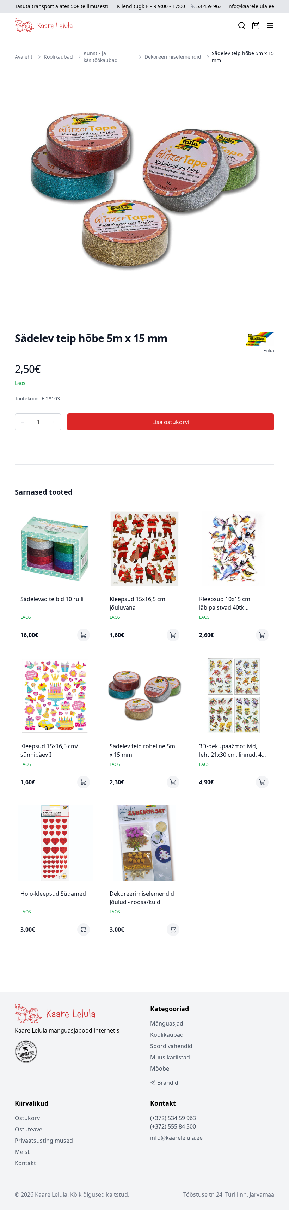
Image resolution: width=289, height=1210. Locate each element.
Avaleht (23, 56)
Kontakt (25, 1163)
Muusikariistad (170, 1057)
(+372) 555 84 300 (173, 1126)
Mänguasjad (166, 1023)
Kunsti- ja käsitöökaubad (101, 56)
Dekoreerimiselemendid (172, 56)
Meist (22, 1152)
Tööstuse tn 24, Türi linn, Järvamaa (228, 1194)
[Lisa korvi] (83, 635)
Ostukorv (27, 1118)
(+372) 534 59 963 (173, 1118)
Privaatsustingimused (44, 1140)
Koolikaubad (58, 56)
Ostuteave (28, 1129)
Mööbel (160, 1068)
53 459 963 (209, 6)
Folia (268, 350)
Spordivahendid (171, 1046)
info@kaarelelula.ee (250, 6)
